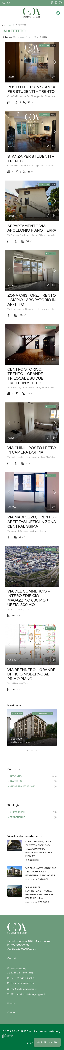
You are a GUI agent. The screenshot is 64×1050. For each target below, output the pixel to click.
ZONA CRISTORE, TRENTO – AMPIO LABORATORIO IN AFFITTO (31, 300)
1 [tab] (28, 751)
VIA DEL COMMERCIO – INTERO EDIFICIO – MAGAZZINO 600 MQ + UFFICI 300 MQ (28, 598)
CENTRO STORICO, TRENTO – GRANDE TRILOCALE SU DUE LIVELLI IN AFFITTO (25, 376)
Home (8, 25)
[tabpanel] (32, 727)
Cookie (11, 1012)
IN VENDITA (15, 776)
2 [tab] (33, 751)
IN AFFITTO (16, 781)
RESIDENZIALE (17, 817)
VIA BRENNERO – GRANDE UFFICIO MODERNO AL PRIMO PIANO (31, 674)
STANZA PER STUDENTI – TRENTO (30, 158)
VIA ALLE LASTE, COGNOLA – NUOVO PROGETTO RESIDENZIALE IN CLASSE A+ (41, 872)
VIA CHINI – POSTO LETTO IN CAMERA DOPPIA (31, 450)
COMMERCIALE (18, 812)
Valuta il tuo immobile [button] (47, 1042)
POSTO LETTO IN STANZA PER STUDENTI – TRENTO (31, 89)
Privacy (11, 1003)
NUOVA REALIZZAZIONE (22, 786)
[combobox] (24, 37)
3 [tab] (38, 751)
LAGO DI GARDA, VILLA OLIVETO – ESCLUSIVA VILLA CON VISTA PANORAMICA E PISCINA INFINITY (38, 848)
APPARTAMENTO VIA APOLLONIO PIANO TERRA (31, 228)
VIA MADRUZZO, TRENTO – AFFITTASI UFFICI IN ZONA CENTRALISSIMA (32, 522)
